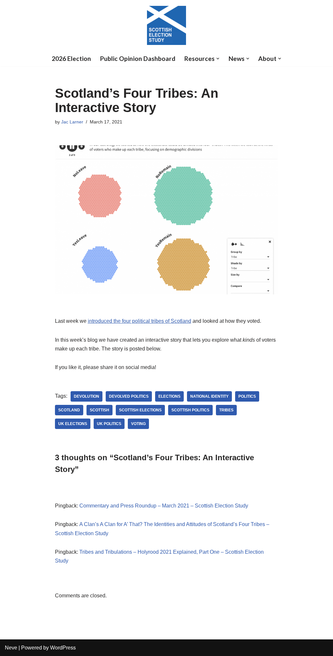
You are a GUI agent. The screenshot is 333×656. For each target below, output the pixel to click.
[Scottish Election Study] (166, 25)
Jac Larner (72, 121)
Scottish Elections (140, 410)
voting (138, 423)
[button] (218, 58)
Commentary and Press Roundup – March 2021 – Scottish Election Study (163, 505)
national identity (209, 396)
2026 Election (71, 58)
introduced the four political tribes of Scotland (139, 321)
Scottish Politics (190, 410)
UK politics (109, 423)
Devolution (86, 396)
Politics (247, 396)
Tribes (226, 410)
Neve (11, 647)
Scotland (69, 410)
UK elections (72, 423)
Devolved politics (129, 396)
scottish (99, 410)
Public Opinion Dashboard (137, 58)
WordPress (63, 647)
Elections (169, 396)
